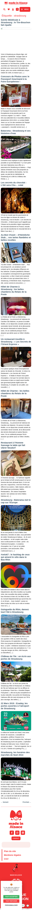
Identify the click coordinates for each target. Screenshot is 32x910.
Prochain (27, 802)
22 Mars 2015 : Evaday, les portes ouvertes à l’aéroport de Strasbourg (15, 706)
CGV (6, 859)
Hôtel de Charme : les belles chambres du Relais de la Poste (15, 393)
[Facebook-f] (12, 833)
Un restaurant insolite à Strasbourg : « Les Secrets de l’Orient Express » (16, 341)
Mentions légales (12, 855)
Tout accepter (11, 896)
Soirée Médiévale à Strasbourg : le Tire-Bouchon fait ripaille (15, 22)
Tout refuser (11, 901)
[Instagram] (17, 833)
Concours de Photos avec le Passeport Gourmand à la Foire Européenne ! (15, 79)
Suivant (4, 802)
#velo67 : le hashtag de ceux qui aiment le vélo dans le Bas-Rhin (15, 557)
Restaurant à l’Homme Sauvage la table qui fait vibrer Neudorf (13, 445)
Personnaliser (11, 905)
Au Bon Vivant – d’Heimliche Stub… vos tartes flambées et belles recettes (16, 237)
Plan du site (10, 851)
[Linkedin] (23, 833)
